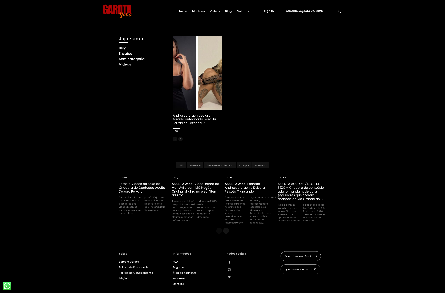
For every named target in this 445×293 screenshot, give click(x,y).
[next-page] (226, 231)
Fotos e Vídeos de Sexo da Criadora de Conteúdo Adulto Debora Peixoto (142, 187)
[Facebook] (229, 262)
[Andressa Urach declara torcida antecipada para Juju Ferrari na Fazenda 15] (197, 73)
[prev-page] (175, 139)
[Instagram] (229, 269)
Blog (176, 131)
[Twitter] (229, 277)
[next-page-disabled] (180, 139)
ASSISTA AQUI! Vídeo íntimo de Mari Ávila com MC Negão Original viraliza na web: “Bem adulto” (195, 189)
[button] (339, 11)
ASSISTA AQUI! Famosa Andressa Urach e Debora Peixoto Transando (245, 187)
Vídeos (125, 177)
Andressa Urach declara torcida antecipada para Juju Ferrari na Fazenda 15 (196, 119)
